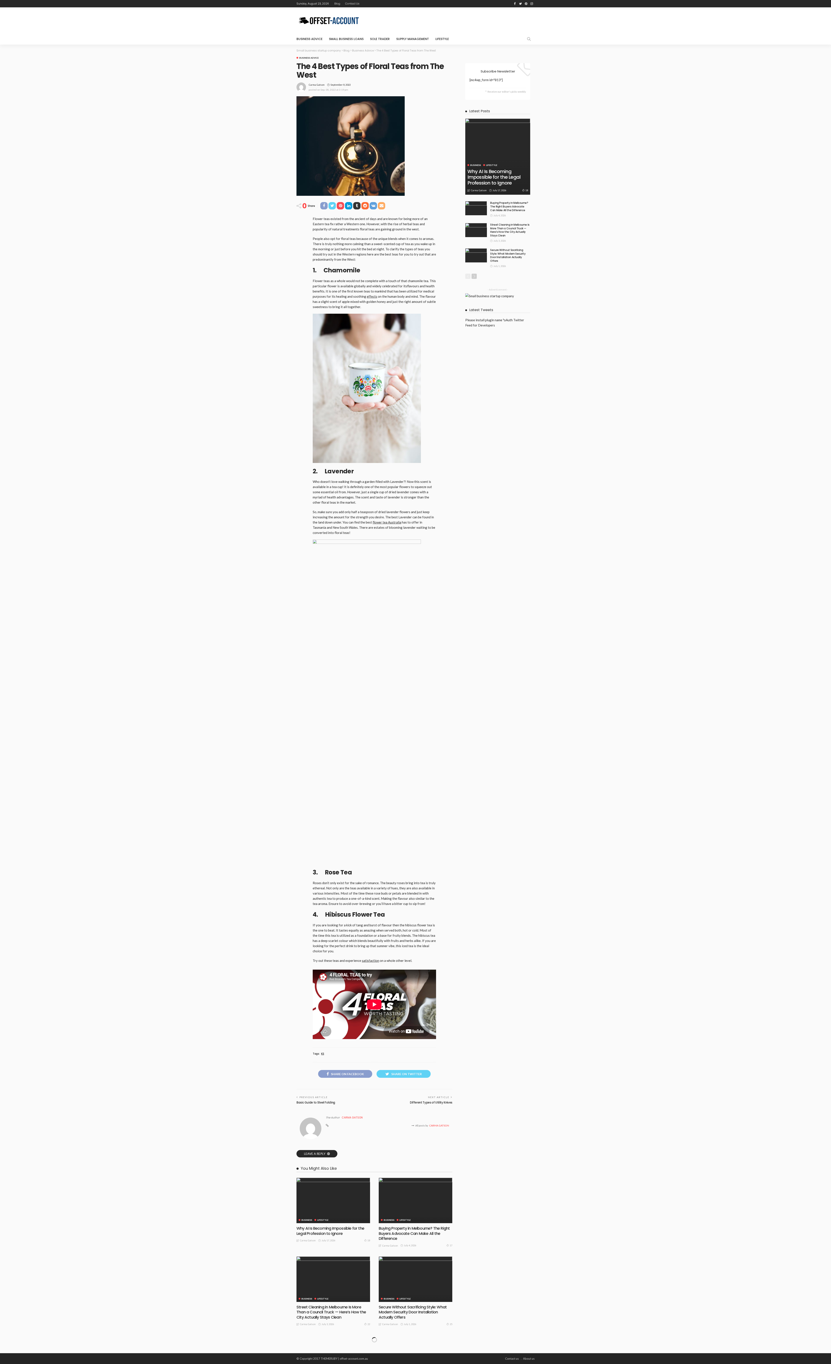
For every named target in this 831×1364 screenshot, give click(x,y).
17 (451, 1245)
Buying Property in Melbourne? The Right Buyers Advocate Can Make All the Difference (414, 1233)
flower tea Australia (387, 522)
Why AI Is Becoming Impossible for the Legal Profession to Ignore (330, 1231)
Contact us (352, 3)
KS (322, 1054)
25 (451, 1324)
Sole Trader (380, 39)
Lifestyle (442, 39)
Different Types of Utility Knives (431, 1103)
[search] (529, 39)
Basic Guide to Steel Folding (315, 1103)
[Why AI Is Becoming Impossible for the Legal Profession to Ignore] (333, 1200)
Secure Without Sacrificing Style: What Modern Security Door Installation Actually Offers (413, 1312)
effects (372, 296)
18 (368, 1240)
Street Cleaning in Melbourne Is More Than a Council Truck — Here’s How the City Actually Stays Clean (331, 1312)
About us (529, 1358)
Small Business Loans (346, 39)
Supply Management (412, 39)
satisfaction (370, 960)
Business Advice (309, 39)
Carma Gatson (317, 84)
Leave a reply (315, 1153)
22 (368, 1324)
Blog (337, 3)
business (306, 1220)
